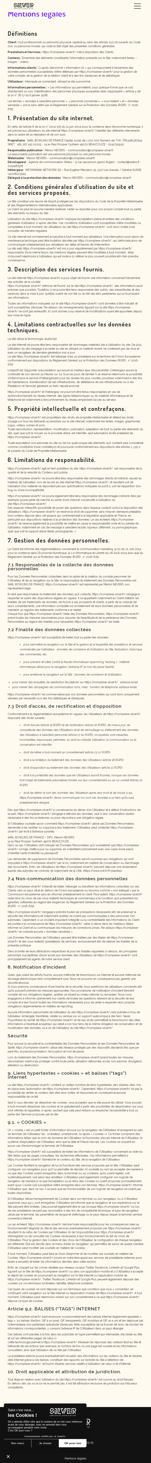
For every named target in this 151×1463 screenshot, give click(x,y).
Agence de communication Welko (50, 162)
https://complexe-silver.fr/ (59, 52)
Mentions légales (75, 1458)
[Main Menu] (137, 6)
